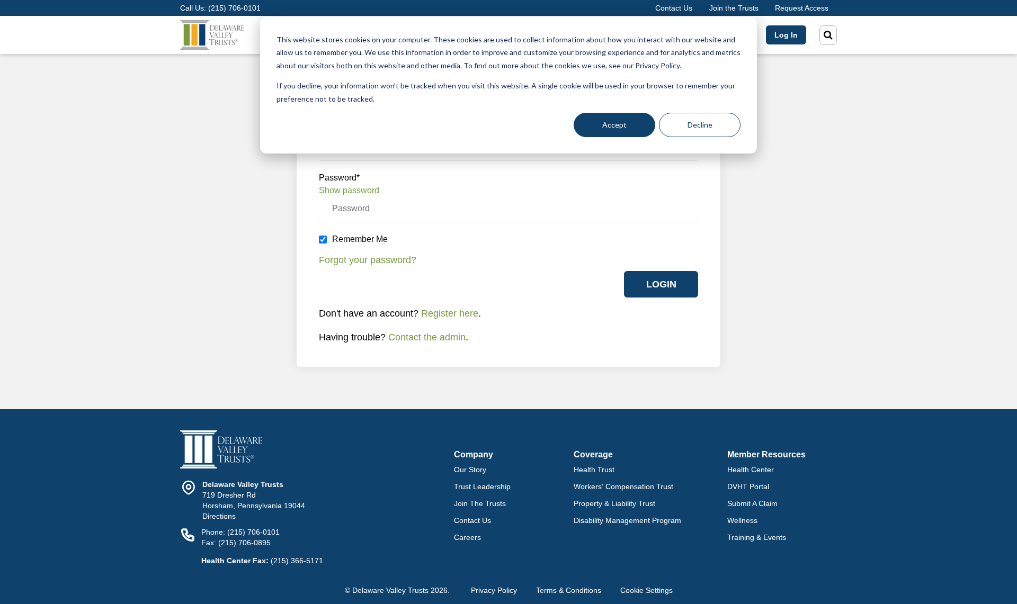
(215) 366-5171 (297, 560)
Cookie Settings (646, 590)
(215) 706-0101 (234, 8)
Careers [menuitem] (467, 537)
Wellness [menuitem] (742, 520)
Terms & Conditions (568, 590)
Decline (700, 124)
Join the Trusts (734, 8)
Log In (786, 35)
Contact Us (673, 8)
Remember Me (360, 239)
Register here (449, 313)
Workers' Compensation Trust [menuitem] (623, 486)
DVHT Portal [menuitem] (748, 486)
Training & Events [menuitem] (756, 537)
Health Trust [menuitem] (594, 469)
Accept (614, 124)
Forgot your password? (367, 260)
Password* (339, 177)
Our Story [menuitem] (470, 469)
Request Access (801, 8)
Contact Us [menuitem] (472, 520)
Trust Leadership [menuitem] (482, 486)
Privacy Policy (494, 590)
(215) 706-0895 (244, 542)
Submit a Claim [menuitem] (752, 503)
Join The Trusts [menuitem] (480, 503)
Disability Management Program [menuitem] (627, 520)
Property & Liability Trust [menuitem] (614, 503)
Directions (219, 516)
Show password (349, 190)
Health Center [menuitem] (750, 469)
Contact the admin (427, 337)
